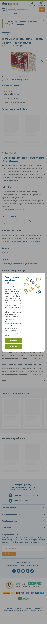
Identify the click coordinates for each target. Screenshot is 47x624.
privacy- (17, 324)
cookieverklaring (10, 326)
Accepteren (13, 340)
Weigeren (13, 346)
